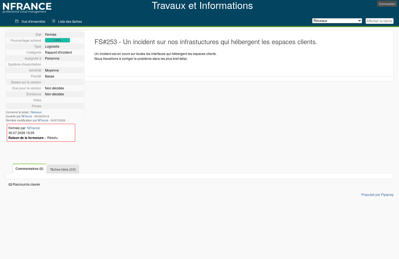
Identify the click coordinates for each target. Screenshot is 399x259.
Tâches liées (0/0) (63, 169)
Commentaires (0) (29, 168)
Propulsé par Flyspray (377, 194)
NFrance (26, 116)
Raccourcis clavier (26, 184)
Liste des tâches (70, 21)
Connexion (387, 3)
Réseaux (36, 112)
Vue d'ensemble (33, 21)
